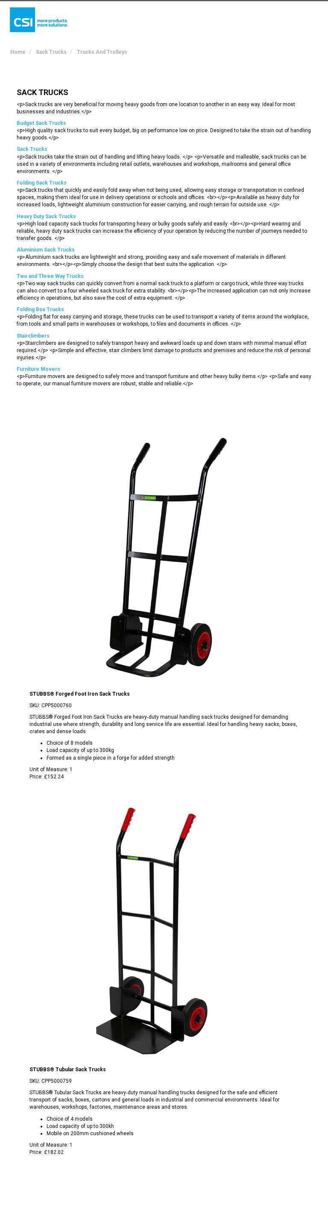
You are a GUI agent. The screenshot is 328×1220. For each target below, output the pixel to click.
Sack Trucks (32, 149)
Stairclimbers (33, 336)
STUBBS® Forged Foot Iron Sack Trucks (79, 694)
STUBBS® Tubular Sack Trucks (67, 1070)
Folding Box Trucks (40, 309)
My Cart (237, 14)
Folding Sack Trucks (42, 183)
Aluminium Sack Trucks (46, 250)
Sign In (274, 14)
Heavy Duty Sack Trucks (46, 217)
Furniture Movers (38, 369)
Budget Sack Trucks (41, 123)
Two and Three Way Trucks (50, 276)
